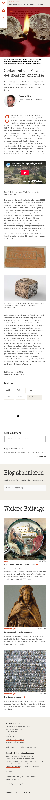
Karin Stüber (8, 561)
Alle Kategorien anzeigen (14, 784)
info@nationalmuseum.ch (15, 739)
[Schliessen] (46, 3)
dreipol (13, 747)
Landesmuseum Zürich (14, 761)
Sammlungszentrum (13, 766)
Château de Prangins (30, 761)
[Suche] (3, 3)
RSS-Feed (9, 772)
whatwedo (32, 747)
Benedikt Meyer (24, 99)
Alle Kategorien (34, 397)
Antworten (41, 457)
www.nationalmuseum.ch (15, 742)
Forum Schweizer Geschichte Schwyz (19, 764)
